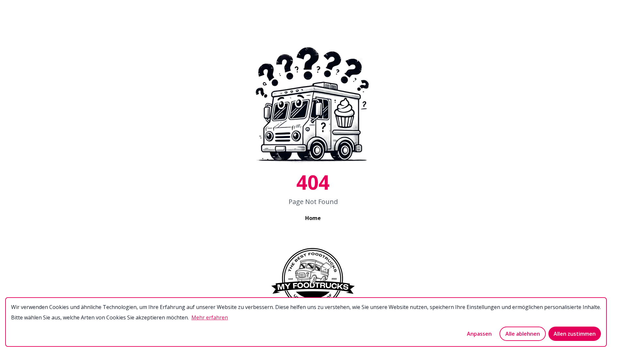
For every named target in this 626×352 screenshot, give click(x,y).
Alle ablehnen (522, 333)
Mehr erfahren (209, 317)
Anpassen (479, 333)
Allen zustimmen (575, 333)
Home (313, 218)
